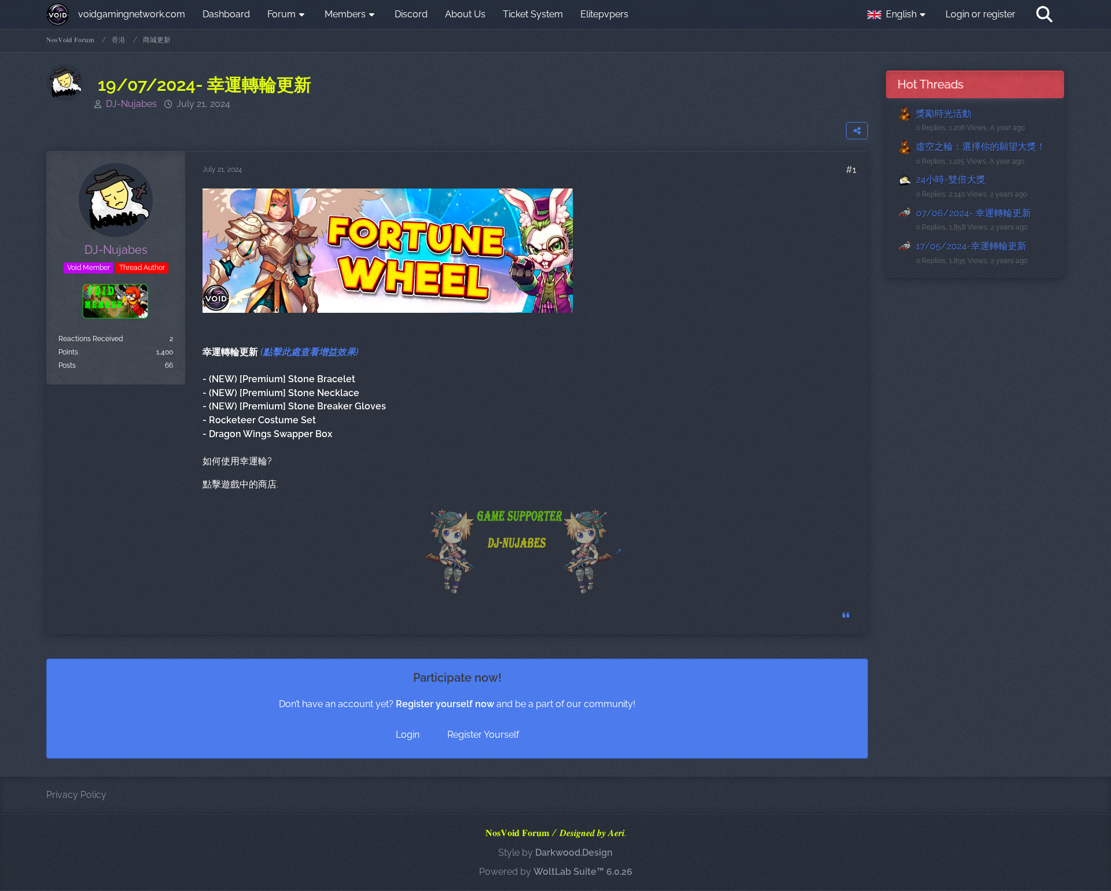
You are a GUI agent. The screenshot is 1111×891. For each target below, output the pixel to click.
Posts (67, 365)
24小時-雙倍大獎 (950, 179)
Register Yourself (483, 734)
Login (408, 734)
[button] (898, 14)
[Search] (1044, 14)
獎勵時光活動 (944, 113)
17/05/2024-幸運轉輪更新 (971, 246)
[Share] (857, 130)
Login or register (981, 14)
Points (68, 352)
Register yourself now (445, 703)
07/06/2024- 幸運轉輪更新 (973, 213)
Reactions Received (90, 339)
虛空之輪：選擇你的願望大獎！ (981, 146)
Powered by (555, 871)
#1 (851, 169)
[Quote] (846, 615)
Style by (555, 852)
